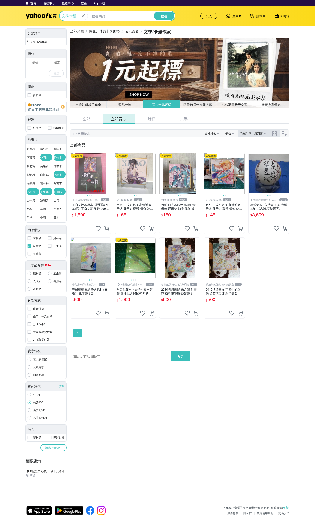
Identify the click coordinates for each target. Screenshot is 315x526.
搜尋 (180, 356)
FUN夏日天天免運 (235, 104)
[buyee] (46, 107)
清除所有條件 (53, 447)
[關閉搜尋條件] (83, 15)
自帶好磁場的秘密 (88, 104)
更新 (286, 508)
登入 (209, 16)
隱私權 (247, 513)
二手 (184, 119)
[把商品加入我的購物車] (106, 228)
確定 (56, 73)
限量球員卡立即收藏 (197, 104)
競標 (151, 119)
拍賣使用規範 (265, 513)
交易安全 (284, 513)
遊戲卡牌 (124, 104)
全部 (86, 119)
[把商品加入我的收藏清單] (98, 228)
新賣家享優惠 (271, 104)
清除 (61, 386)
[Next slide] (108, 173)
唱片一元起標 (161, 104)
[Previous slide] (73, 173)
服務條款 (232, 513)
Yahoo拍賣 (41, 16)
